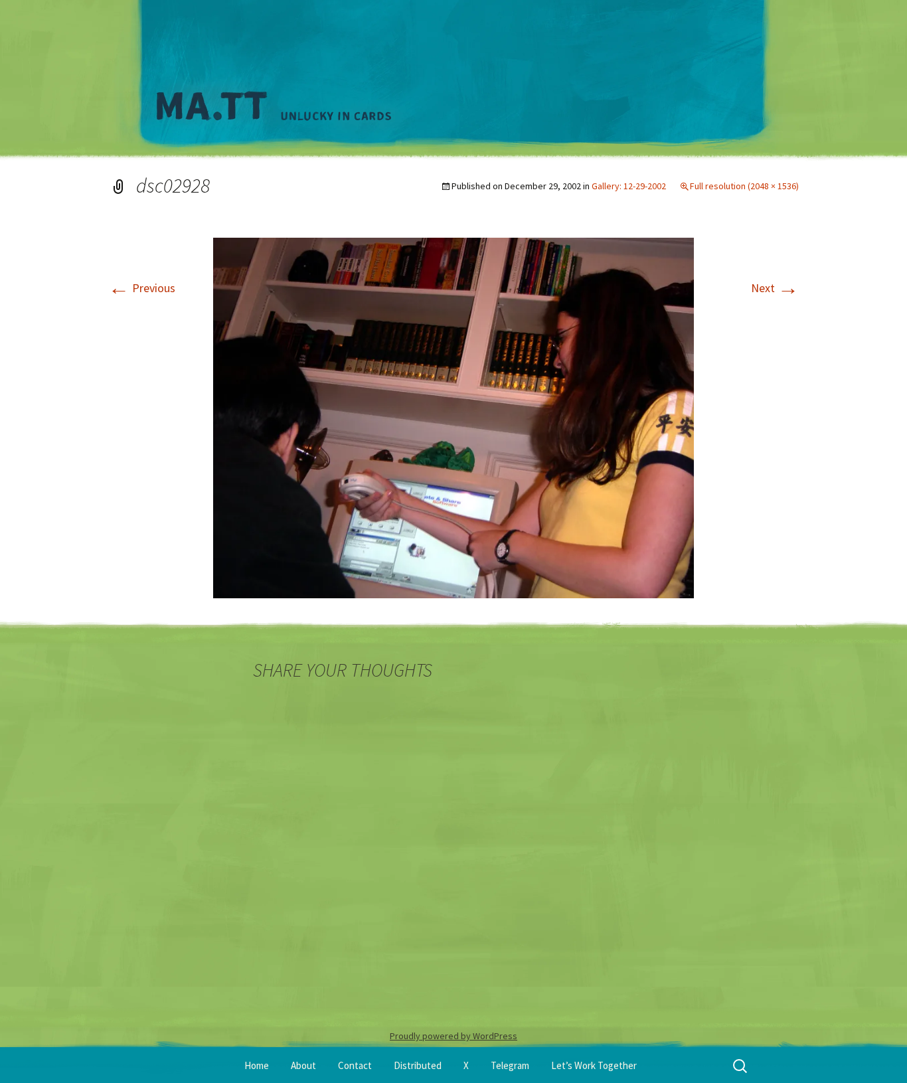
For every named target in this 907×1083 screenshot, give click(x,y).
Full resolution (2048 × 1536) (744, 186)
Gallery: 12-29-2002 (629, 186)
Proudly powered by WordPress (453, 1036)
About (303, 1065)
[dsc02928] (453, 416)
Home (256, 1065)
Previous (141, 287)
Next (775, 287)
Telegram (510, 1065)
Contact (355, 1065)
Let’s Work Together (594, 1065)
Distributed (418, 1065)
